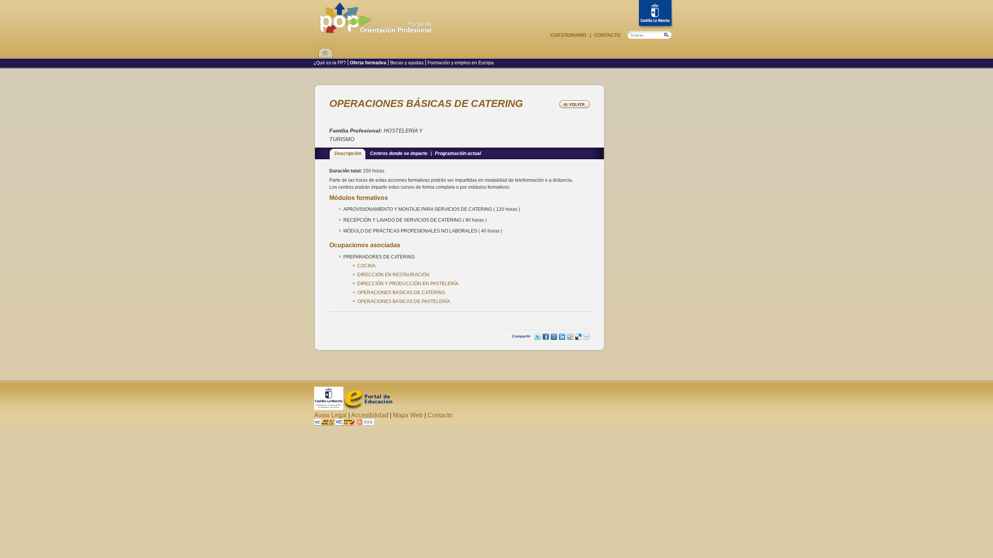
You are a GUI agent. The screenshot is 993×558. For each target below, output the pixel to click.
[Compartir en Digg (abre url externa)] (570, 337)
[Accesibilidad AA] (324, 423)
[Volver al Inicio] (325, 48)
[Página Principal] (376, 29)
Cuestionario (568, 35)
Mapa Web (408, 415)
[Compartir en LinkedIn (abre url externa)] (562, 337)
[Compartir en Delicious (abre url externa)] (578, 337)
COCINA (366, 266)
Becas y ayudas (407, 62)
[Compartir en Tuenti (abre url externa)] (554, 337)
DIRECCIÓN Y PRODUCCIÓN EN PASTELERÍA (407, 283)
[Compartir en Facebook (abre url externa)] (546, 337)
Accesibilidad (369, 415)
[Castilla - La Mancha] (656, 14)
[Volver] (574, 104)
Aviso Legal (330, 415)
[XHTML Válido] (345, 423)
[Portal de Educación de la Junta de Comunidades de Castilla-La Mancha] (368, 408)
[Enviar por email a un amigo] (586, 337)
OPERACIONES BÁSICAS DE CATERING (401, 292)
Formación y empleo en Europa (460, 62)
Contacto (606, 35)
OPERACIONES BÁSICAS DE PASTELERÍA (403, 301)
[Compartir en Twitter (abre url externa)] (538, 337)
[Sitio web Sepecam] (328, 408)
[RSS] (365, 423)
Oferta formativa (368, 62)
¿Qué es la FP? (330, 62)
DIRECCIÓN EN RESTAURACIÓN (393, 274)
